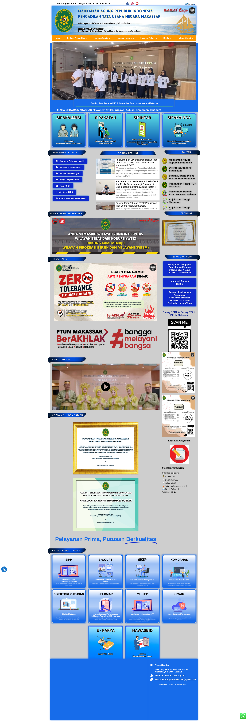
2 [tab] (176, 270)
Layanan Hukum (124, 38)
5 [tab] (184, 270)
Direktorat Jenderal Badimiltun (180, 169)
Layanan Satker (147, 38)
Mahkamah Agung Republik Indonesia (180, 161)
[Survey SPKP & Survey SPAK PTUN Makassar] (179, 355)
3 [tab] (179, 270)
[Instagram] (132, 3)
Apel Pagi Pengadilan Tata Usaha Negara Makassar (125, 103)
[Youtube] (137, 3)
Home (57, 38)
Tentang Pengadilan (76, 38)
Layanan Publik (101, 38)
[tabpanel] (179, 243)
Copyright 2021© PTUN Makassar (173, 684)
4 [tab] (182, 270)
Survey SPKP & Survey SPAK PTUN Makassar (179, 333)
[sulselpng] (164, 195)
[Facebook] (127, 3)
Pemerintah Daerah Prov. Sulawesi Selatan (182, 193)
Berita (166, 38)
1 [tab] (174, 270)
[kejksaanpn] (165, 203)
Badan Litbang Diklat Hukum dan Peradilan (182, 177)
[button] (70, 161)
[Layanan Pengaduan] (179, 474)
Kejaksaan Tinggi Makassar (179, 201)
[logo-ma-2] (164, 171)
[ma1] (164, 163)
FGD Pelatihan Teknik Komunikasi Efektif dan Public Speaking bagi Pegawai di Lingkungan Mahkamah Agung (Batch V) (137, 184)
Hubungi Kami (184, 38)
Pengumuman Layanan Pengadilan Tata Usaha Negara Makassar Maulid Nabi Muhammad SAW (136, 163)
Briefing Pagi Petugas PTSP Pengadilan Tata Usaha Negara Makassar (136, 204)
